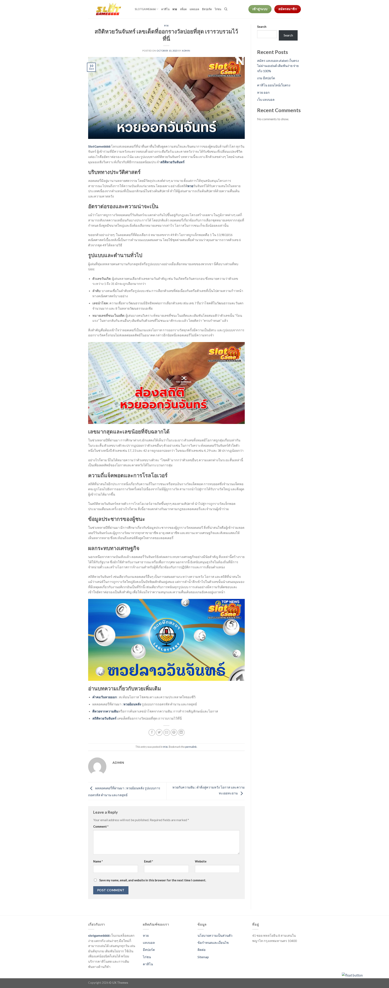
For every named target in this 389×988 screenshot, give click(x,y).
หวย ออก (263, 92)
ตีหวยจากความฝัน (105, 711)
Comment (100, 826)
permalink (191, 746)
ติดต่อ (202, 950)
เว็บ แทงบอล (266, 99)
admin (186, 50)
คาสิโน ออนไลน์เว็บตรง (273, 85)
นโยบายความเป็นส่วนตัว (215, 935)
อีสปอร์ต (207, 9)
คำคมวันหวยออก (104, 697)
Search (261, 26)
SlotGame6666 (99, 146)
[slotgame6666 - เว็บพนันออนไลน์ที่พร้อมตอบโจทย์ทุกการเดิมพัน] (108, 9)
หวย (174, 9)
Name (98, 861)
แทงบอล (194, 9)
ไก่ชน (218, 9)
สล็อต (183, 9)
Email (148, 861)
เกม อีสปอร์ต (266, 78)
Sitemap (203, 957)
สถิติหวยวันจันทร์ (172, 162)
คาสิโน (165, 9)
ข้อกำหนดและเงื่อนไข (213, 942)
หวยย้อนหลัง (132, 704)
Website (200, 861)
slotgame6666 (145, 9)
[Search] (225, 9)
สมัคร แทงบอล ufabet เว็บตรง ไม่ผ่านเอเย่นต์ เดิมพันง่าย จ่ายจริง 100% (278, 66)
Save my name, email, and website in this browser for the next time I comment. (152, 880)
